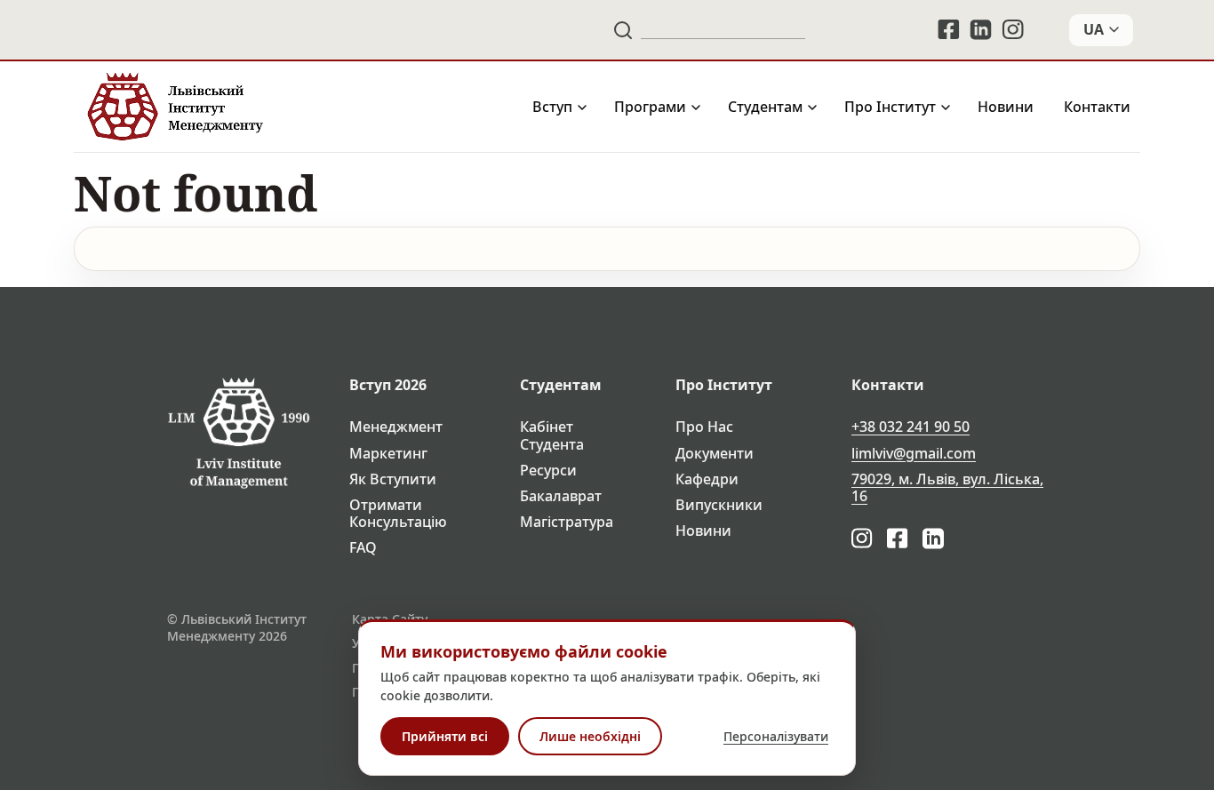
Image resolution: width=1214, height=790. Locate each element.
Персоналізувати (775, 736)
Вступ (552, 107)
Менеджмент (396, 427)
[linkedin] (981, 30)
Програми (650, 107)
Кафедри (707, 479)
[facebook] (948, 30)
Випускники (719, 505)
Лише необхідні (590, 736)
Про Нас (704, 427)
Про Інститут (890, 107)
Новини (1006, 107)
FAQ (363, 547)
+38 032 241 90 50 (910, 427)
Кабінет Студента (552, 435)
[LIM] (174, 107)
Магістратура (566, 522)
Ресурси (548, 470)
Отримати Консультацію (398, 514)
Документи (714, 453)
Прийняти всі (445, 736)
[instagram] (1014, 30)
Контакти (1097, 107)
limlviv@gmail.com (913, 453)
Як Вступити (392, 479)
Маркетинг (388, 453)
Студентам (765, 107)
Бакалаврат (561, 496)
